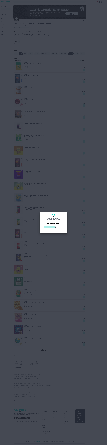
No (59, 227)
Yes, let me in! (49, 227)
